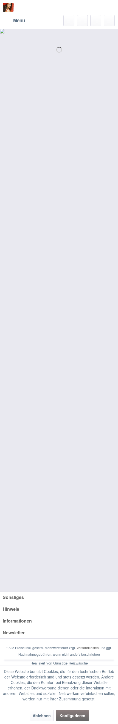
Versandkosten (88, 647)
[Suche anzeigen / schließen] (68, 20)
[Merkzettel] (82, 20)
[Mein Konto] (95, 20)
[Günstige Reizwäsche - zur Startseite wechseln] (8, 7)
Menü (19, 20)
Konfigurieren (72, 715)
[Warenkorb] (109, 20)
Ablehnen (42, 715)
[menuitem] (14, 20)
